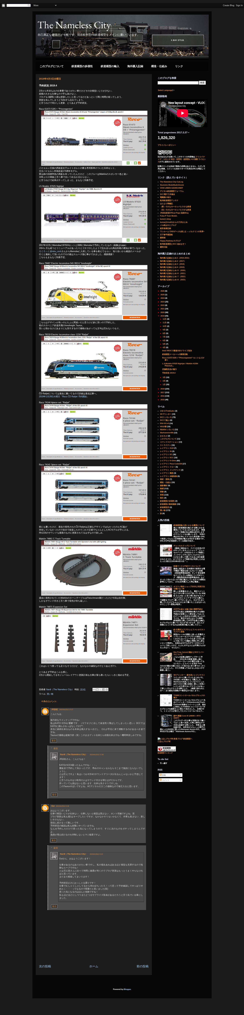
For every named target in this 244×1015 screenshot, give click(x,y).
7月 (164, 337)
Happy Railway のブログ (170, 241)
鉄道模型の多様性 (82, 66)
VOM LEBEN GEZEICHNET (171, 188)
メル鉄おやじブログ (168, 225)
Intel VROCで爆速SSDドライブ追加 (177, 351)
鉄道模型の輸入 (110, 66)
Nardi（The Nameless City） (73, 754)
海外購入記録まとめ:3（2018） (173, 264)
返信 (53, 740)
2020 (163, 312)
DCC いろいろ (166, 417)
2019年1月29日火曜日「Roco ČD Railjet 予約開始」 (64, 396)
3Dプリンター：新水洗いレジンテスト (189, 675)
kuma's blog (165, 219)
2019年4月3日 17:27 (66, 709)
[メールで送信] (94, 689)
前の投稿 (143, 966)
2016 (163, 396)
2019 (163, 316)
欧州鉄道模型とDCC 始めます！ (173, 244)
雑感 (162, 488)
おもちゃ (163, 436)
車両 (162, 495)
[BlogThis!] (97, 689)
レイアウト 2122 (167, 448)
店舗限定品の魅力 (169, 369)
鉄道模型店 (164, 507)
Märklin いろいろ (167, 429)
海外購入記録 (135, 66)
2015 (163, 400)
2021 (163, 309)
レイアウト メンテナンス (170, 470)
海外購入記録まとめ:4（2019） (173, 267)
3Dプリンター (165, 414)
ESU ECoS (164, 423)
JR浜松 (54, 709)
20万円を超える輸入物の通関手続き (188, 609)
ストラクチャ (165, 445)
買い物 (50, 694)
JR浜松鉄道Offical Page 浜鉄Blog (174, 213)
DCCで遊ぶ (164, 420)
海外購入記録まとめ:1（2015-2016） (175, 258)
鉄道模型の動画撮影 (168, 504)
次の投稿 (45, 966)
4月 (164, 347)
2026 (163, 291)
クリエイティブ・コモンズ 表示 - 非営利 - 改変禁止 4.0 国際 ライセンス (182, 159)
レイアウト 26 (166, 451)
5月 (164, 344)
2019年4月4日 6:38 (62, 806)
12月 (165, 319)
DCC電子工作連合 (167, 194)
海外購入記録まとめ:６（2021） (173, 273)
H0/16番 (163, 426)
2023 (163, 302)
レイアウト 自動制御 (168, 476)
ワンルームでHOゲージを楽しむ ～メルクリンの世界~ (182, 231)
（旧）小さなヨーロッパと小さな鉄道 (175, 210)
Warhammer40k (166, 433)
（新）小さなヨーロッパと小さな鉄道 (175, 207)
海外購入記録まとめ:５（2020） (173, 270)
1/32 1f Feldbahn (167, 411)
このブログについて (52, 66)
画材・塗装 (164, 479)
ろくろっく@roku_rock (50, 251)
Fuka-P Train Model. (168, 216)
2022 (163, 305)
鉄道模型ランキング (165, 753)
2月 (164, 381)
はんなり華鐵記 (166, 204)
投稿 (164, 775)
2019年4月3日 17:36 (97, 754)
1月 (164, 384)
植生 (162, 498)
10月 (165, 326)
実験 (162, 492)
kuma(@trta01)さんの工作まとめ (174, 222)
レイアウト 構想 (166, 473)
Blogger (127, 989)
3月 (164, 377)
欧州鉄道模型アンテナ (169, 200)
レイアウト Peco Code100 (171, 464)
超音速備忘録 (165, 228)
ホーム (93, 966)
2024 (163, 298)
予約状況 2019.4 (168, 373)
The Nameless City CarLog (171, 182)
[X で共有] (100, 689)
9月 (164, 330)
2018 (163, 389)
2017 (163, 392)
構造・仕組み (159, 66)
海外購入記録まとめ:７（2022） (173, 276)
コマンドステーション (169, 442)
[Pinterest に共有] (106, 689)
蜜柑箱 (162, 238)
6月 (164, 340)
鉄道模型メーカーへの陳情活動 (175, 354)
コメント (165, 780)
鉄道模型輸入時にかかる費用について (188, 525)
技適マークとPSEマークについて (187, 566)
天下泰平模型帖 (166, 235)
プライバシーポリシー (167, 145)
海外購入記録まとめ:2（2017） (173, 261)
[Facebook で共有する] (103, 689)
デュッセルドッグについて (184, 546)
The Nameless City (74, 24)
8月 (164, 333)
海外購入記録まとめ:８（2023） (173, 280)
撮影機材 (163, 485)
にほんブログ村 (164, 741)
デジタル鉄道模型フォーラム (172, 191)
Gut (53, 806)
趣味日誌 (163, 247)
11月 (165, 322)
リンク (179, 66)
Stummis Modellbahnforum (172, 185)
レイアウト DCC (167, 458)
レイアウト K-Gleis (168, 461)
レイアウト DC (166, 454)
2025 (163, 295)
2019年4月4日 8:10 (96, 854)
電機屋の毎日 (165, 197)
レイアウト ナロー (167, 467)
